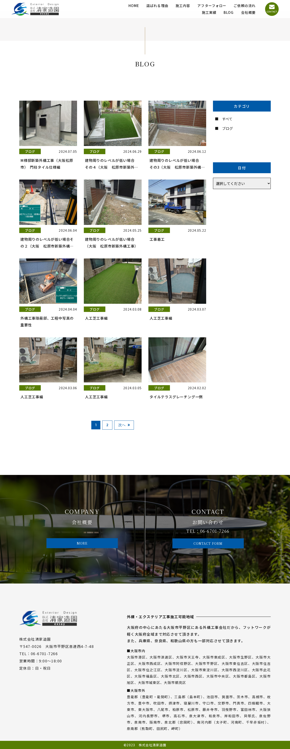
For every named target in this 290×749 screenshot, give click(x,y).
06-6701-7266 (215, 531)
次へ (122, 425)
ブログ (227, 128)
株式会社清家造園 (152, 745)
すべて (227, 119)
